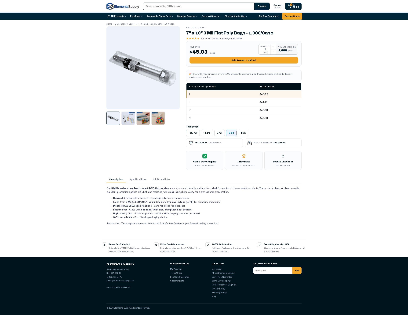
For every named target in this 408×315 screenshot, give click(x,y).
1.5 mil (207, 133)
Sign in (277, 6)
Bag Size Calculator (269, 16)
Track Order (176, 273)
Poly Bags (136, 16)
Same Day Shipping (221, 281)
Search (262, 6)
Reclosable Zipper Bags (160, 16)
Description (116, 179)
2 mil (219, 133)
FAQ (214, 296)
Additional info (161, 179)
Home (109, 24)
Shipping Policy (219, 292)
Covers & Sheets (211, 16)
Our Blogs (216, 269)
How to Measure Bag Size (224, 285)
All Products (118, 16)
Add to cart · (244, 60)
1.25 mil (193, 133)
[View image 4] (158, 118)
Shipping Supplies (187, 16)
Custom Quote (292, 16)
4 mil (243, 133)
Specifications (137, 179)
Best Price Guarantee (222, 277)
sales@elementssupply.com (120, 280)
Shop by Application (236, 16)
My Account (176, 269)
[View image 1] (113, 118)
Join (297, 270)
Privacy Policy (218, 289)
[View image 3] (143, 118)
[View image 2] (128, 118)
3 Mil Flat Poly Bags (124, 24)
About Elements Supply (223, 273)
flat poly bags (163, 188)
